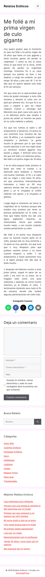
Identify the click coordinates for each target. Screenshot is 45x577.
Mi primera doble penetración (18, 529)
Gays (6, 456)
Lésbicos (8, 464)
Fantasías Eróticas (13, 452)
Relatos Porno (11, 473)
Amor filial (9, 443)
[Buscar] (37, 422)
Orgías (7, 468)
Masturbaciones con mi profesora (20, 537)
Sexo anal (9, 477)
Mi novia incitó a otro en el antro (20, 520)
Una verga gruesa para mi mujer (20, 524)
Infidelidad (9, 460)
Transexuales (10, 481)
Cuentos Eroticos (12, 447)
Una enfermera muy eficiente (18, 501)
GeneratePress (22, 573)
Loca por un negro (13, 533)
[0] (16, 308)
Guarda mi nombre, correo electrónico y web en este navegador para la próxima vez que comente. (22, 385)
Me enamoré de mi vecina (17, 549)
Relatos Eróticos (16, 6)
